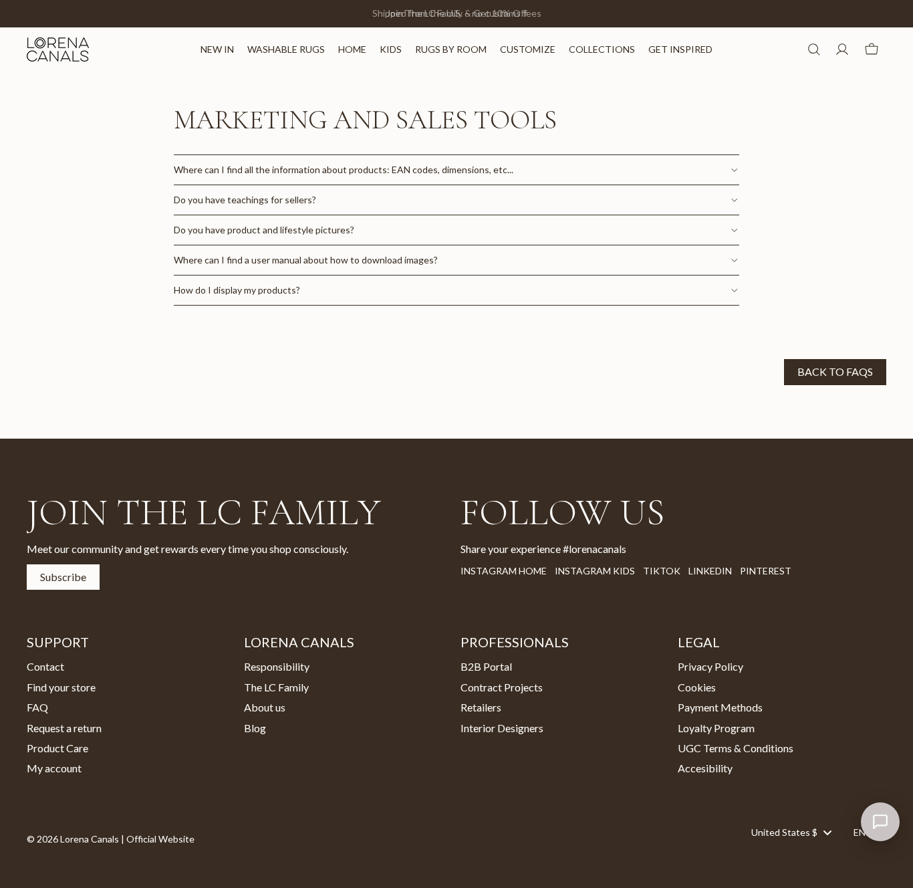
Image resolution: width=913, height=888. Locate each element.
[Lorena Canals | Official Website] (58, 49)
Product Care (57, 748)
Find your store (61, 686)
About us (264, 707)
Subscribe (63, 576)
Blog (255, 727)
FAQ (37, 707)
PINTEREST (765, 570)
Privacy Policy (710, 666)
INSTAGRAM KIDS (595, 570)
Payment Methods (720, 707)
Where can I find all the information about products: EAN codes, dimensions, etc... (343, 169)
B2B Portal (486, 666)
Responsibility (276, 666)
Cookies (697, 686)
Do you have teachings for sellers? (245, 199)
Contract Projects (502, 686)
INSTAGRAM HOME (504, 570)
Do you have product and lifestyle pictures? (264, 229)
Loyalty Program (716, 727)
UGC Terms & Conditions (735, 748)
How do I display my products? (237, 290)
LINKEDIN (710, 570)
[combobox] (791, 831)
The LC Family (276, 686)
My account (54, 768)
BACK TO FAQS (835, 371)
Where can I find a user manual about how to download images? (306, 259)
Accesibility (705, 768)
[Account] (842, 49)
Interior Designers (502, 727)
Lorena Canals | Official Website (127, 839)
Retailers (481, 707)
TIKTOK (661, 570)
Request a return (64, 727)
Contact (45, 666)
